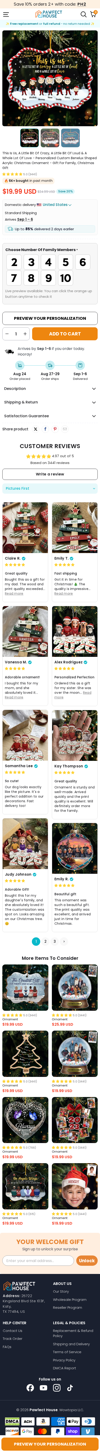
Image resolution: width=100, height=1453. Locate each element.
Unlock (87, 1261)
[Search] (83, 14)
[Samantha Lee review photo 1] (25, 735)
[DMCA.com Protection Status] (12, 1421)
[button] (12, 174)
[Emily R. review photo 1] (74, 848)
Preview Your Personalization (50, 318)
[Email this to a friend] (64, 429)
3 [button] (55, 941)
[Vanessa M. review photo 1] (25, 631)
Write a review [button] (50, 474)
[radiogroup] (50, 270)
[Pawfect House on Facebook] (30, 1388)
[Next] (94, 78)
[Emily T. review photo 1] (74, 527)
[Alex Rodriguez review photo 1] (74, 631)
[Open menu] (5, 14)
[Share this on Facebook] (45, 429)
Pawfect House (44, 1409)
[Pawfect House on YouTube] (43, 1388)
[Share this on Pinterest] (55, 429)
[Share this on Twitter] (35, 429)
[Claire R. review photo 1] (25, 527)
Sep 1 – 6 (25, 219)
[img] (15, 564)
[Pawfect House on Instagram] (56, 1388)
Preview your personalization (50, 1444)
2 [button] (45, 941)
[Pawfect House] (49, 14)
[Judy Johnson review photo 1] (25, 843)
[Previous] (6, 78)
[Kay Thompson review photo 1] (74, 735)
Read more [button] (14, 593)
